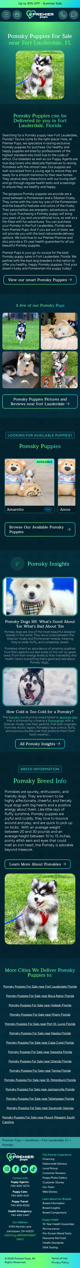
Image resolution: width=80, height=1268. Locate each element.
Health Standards (53, 1242)
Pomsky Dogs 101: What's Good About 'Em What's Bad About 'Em (40, 624)
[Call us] (63, 14)
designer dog (68, 717)
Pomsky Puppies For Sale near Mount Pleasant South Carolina (38, 1120)
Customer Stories (53, 1182)
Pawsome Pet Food (54, 1238)
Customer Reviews (54, 1173)
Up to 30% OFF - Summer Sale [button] (40, 3)
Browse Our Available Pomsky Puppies (36, 529)
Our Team (48, 1187)
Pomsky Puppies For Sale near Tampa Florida (40, 1071)
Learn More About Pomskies (35, 864)
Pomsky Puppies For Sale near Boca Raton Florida (40, 996)
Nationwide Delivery (55, 1163)
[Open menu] (6, 14)
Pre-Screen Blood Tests (57, 1233)
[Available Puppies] (17, 14)
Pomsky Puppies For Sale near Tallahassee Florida (40, 1099)
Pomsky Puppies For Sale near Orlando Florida (40, 1061)
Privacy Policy (60, 1262)
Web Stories (50, 1191)
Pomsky (14, 717)
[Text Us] (73, 14)
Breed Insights (51, 1208)
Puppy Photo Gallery (55, 1177)
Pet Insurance (51, 1228)
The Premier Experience (56, 1154)
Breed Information (54, 1203)
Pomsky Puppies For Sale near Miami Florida (40, 1014)
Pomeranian (56, 720)
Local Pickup (50, 1168)
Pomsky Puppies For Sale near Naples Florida (40, 1033)
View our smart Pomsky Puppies (38, 279)
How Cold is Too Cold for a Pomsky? (40, 711)
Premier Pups (11, 1140)
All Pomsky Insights (37, 743)
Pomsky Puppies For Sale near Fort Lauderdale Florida (40, 986)
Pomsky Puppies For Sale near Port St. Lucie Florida (40, 1024)
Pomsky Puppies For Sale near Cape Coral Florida (40, 1042)
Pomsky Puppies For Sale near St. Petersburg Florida (40, 1080)
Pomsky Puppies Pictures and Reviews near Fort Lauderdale (39, 401)
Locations (31, 1140)
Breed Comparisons (55, 1212)
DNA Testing (50, 1247)
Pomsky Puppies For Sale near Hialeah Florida (40, 1005)
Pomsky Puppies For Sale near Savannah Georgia (40, 1108)
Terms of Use (59, 1258)
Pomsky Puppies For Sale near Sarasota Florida (40, 1052)
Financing (48, 1159)
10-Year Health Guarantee (58, 1224)
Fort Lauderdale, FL (55, 1140)
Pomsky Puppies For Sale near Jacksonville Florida (40, 1089)
